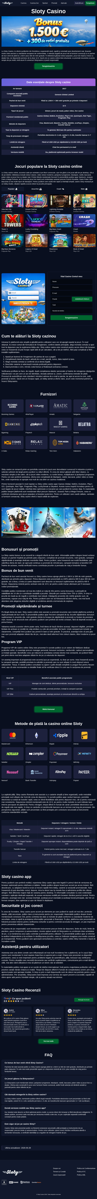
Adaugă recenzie (84, 1000)
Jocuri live (35, 189)
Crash (59, 189)
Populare (11, 189)
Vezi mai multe (48, 1041)
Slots (83, 189)
